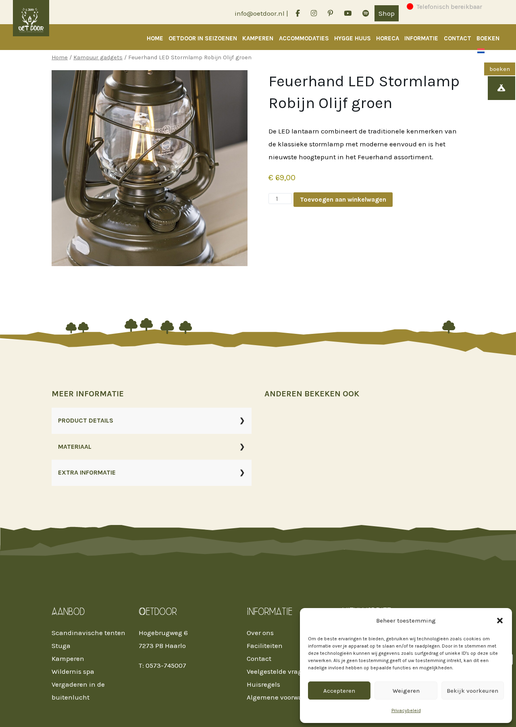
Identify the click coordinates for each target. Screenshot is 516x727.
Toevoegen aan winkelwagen (343, 199)
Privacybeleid (406, 710)
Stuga (61, 646)
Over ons (260, 633)
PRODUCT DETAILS (85, 420)
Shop (387, 13)
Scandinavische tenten (88, 633)
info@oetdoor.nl (260, 13)
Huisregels (263, 684)
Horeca (387, 38)
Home (155, 38)
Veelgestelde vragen (278, 671)
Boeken (487, 38)
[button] (500, 621)
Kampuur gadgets (98, 57)
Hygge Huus (352, 38)
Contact (457, 38)
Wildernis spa (73, 671)
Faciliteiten (265, 646)
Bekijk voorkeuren (472, 690)
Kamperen (257, 38)
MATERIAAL (75, 446)
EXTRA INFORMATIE (87, 472)
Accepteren (339, 690)
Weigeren (406, 690)
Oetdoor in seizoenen (203, 38)
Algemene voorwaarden (284, 697)
